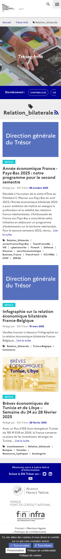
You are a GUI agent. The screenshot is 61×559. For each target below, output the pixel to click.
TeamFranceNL (41, 243)
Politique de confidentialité (30, 531)
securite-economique (29, 251)
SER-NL (17, 258)
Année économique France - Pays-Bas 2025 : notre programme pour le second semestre (30, 174)
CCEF (6, 258)
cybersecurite (18, 247)
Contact (20, 528)
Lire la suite (23, 340)
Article (9, 161)
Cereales (21, 450)
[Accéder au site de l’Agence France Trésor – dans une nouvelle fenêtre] (30, 490)
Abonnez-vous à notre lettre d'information (30, 468)
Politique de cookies (30, 555)
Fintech (35, 247)
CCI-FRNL (49, 254)
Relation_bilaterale (18, 240)
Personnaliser (15, 550)
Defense (48, 247)
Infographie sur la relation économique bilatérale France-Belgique (28, 315)
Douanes (8, 251)
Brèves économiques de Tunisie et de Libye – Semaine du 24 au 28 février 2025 (30, 409)
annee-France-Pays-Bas (16, 243)
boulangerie (39, 453)
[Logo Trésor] (28, 9)
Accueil (7, 22)
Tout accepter (21, 545)
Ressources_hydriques (15, 453)
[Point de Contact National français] (30, 503)
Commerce (9, 349)
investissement (15, 446)
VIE (4, 247)
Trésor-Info (22, 22)
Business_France (12, 254)
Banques (7, 450)
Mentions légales (36, 528)
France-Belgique (42, 346)
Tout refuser (44, 545)
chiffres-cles (38, 92)
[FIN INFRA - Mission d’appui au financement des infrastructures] (30, 515)
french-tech (32, 254)
